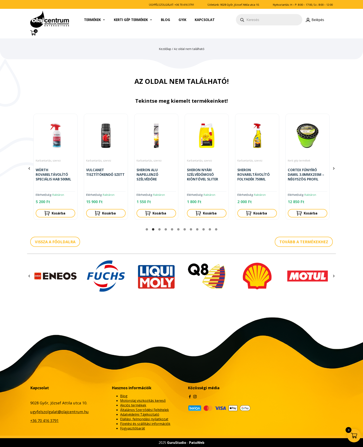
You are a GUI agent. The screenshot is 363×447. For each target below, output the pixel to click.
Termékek (92, 19)
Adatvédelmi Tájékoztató (139, 414)
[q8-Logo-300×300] (207, 276)
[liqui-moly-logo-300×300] (156, 276)
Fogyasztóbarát (132, 428)
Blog (165, 19)
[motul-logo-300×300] (307, 276)
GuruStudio (176, 442)
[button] (29, 168)
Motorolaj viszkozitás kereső (143, 400)
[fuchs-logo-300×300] (106, 276)
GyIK (182, 19)
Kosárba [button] (59, 213)
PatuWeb (196, 442)
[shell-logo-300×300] (257, 276)
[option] (56, 168)
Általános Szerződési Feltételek (144, 410)
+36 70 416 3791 (184, 5)
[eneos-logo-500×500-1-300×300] (55, 276)
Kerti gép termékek (131, 19)
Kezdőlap (165, 49)
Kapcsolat (205, 19)
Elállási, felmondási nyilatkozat (144, 419)
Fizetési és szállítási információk (145, 423)
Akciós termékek (133, 405)
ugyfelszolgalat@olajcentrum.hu (59, 411)
